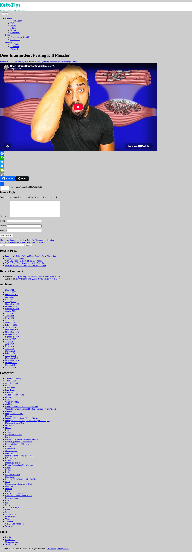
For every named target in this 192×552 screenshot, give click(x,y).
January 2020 (10, 327)
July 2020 (9, 313)
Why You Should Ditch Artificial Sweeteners (23, 261)
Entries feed (10, 539)
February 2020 (11, 325)
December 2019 (11, 330)
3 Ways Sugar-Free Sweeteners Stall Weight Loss (25, 263)
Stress (7, 512)
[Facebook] (96, 153)
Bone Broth (10, 390)
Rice (7, 500)
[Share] (96, 184)
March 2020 (10, 323)
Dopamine (9, 425)
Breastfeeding (11, 392)
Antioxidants (10, 381)
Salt (6, 503)
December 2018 (11, 358)
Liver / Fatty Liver (12, 474)
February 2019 (11, 353)
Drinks (8, 428)
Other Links (15, 39)
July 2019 (9, 341)
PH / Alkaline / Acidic (14, 493)
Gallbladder (10, 449)
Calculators (15, 32)
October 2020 (11, 306)
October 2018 (11, 362)
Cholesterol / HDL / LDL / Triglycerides (21, 406)
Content (8, 18)
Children (8, 404)
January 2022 (10, 292)
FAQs (12, 23)
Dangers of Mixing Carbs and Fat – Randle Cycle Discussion (30, 256)
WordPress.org (11, 544)
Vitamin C (9, 521)
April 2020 (9, 320)
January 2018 (10, 367)
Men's (7, 481)
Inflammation (10, 458)
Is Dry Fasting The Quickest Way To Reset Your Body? (37, 276)
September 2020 (12, 309)
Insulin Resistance (12, 463)
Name (3, 221)
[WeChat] (96, 170)
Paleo (7, 491)
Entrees (8, 432)
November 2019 (12, 332)
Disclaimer (14, 46)
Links (7, 35)
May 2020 (9, 318)
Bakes (7, 385)
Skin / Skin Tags (12, 507)
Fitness (13, 28)
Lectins (8, 470)
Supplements (10, 514)
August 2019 (10, 339)
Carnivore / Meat (12, 402)
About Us (9, 42)
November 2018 (12, 360)
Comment (5, 216)
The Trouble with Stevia (15, 258)
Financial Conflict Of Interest (17, 444)
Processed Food (11, 498)
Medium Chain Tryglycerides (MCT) (20, 479)
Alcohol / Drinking (13, 378)
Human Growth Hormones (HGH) (19, 456)
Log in (8, 537)
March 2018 (10, 365)
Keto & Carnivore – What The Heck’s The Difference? (22, 242)
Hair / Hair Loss (12, 453)
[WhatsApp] (96, 158)
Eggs (7, 430)
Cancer (8, 399)
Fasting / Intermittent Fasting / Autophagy (54, 62)
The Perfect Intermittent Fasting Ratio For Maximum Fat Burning (27, 240)
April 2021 (9, 297)
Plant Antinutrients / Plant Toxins (18, 496)
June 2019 (9, 344)
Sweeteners (10, 517)
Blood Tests (10, 388)
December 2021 (11, 294)
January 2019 (10, 355)
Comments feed (11, 542)
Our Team (14, 44)
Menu (5, 14)
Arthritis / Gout (11, 383)
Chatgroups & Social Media (21, 37)
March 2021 (10, 299)
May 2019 (9, 346)
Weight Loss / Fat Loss (14, 524)
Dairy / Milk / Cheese (14, 413)
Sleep (7, 510)
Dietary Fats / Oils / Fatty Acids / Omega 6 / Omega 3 (27, 420)
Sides (7, 505)
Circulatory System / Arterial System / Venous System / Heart (30, 409)
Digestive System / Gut (14, 423)
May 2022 (9, 290)
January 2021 (10, 301)
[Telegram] (96, 162)
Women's (9, 526)
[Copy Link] (96, 174)
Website (3, 230)
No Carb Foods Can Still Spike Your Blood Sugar (25, 265)
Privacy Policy (16, 49)
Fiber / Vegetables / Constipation (18, 442)
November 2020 (12, 304)
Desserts (8, 416)
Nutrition (9, 486)
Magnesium (10, 477)
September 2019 (12, 337)
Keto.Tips (10, 5)
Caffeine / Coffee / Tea (14, 395)
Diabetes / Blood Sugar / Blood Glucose (21, 418)
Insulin (8, 460)
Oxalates (8, 488)
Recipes (13, 30)
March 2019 (10, 351)
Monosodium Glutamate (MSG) (18, 484)
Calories (8, 397)
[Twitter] (96, 166)
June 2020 (9, 316)
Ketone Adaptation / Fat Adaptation (19, 465)
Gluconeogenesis (12, 451)
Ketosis (8, 467)
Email (3, 226)
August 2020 (10, 311)
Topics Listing (16, 21)
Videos (13, 25)
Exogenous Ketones (13, 435)
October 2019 (11, 334)
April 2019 (9, 348)
